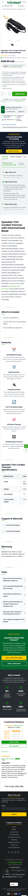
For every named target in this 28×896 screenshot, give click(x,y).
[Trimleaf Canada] (14, 2)
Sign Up (14, 814)
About (14, 827)
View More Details (7, 88)
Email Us (22, 111)
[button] (7, 731)
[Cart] (25, 2)
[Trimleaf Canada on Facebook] (9, 852)
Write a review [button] (14, 742)
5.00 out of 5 (18, 725)
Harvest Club (19, 101)
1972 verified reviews (19, 874)
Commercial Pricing (14, 837)
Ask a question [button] (14, 746)
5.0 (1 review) (11, 55)
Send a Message (14, 663)
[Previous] (10, 40)
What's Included (15, 157)
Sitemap (18, 889)
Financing (14, 840)
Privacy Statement (14, 847)
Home (4, 9)
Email (4, 806)
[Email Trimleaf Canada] (18, 852)
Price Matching (14, 834)
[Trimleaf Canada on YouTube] (12, 852)
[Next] (18, 40)
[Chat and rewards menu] (25, 448)
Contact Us (14, 845)
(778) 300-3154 (11, 111)
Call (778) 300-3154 (14, 658)
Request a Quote (13, 151)
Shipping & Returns (14, 842)
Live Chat (7, 871)
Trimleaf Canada (10, 889)
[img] (5, 756)
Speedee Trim (21, 9)
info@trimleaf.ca (15, 867)
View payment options (16, 66)
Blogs (14, 829)
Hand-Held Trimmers (11, 9)
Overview (4, 157)
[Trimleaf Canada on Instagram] (15, 852)
